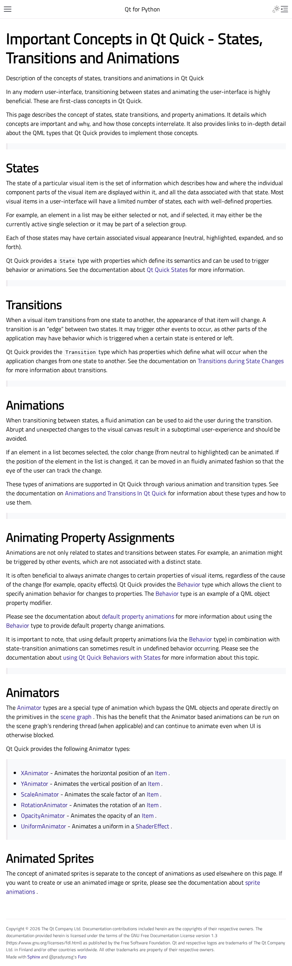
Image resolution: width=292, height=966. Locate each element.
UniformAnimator (43, 826)
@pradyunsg (61, 956)
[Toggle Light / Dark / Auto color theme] (276, 9)
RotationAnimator (44, 804)
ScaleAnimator (40, 794)
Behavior (188, 584)
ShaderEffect (152, 826)
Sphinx (33, 956)
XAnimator (35, 772)
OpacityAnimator (43, 815)
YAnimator (34, 783)
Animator (29, 707)
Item (161, 772)
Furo (82, 956)
